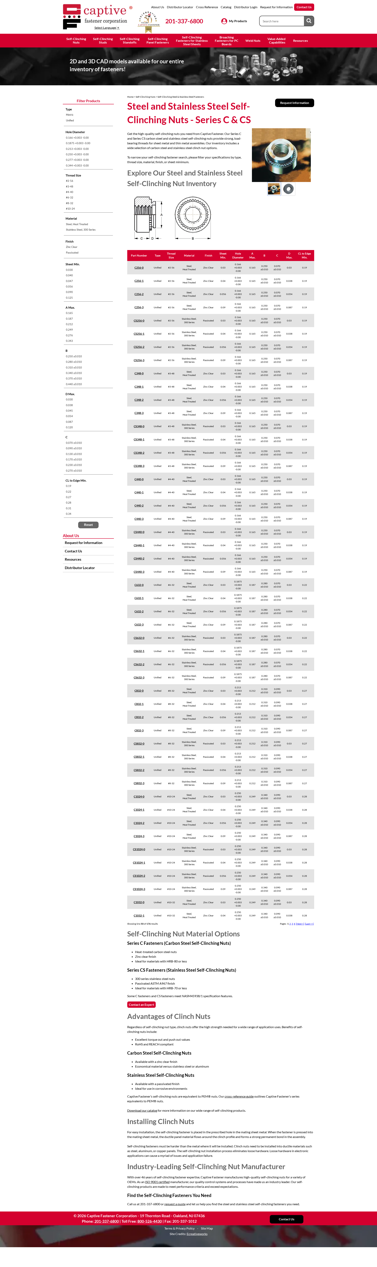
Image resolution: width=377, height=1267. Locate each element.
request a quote (175, 1204)
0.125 (69, 297)
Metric (69, 114)
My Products (238, 21)
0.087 (69, 421)
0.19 (68, 486)
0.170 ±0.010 (74, 459)
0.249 (69, 329)
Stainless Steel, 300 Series (81, 229)
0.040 (69, 275)
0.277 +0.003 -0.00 (77, 159)
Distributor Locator (180, 7)
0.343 (69, 340)
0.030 (69, 269)
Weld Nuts (252, 40)
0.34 (68, 513)
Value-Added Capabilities (276, 40)
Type (157, 255)
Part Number (139, 255)
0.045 (69, 410)
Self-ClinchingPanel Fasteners (157, 40)
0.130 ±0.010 (74, 454)
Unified (70, 120)
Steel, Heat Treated (77, 224)
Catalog (226, 7)
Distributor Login (245, 7)
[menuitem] (88, 114)
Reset (88, 525)
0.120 (69, 427)
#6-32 (69, 197)
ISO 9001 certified (157, 1182)
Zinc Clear (71, 246)
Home (130, 96)
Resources (300, 40)
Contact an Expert (141, 1004)
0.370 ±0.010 (74, 378)
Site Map (207, 1228)
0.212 (69, 324)
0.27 (68, 497)
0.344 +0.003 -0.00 (77, 165)
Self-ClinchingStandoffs (129, 40)
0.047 (69, 281)
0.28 (68, 502)
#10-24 (70, 208)
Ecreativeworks (197, 1234)
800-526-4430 (149, 1221)
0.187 (69, 318)
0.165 (69, 313)
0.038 (69, 405)
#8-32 (69, 203)
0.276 (69, 335)
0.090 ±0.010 (74, 448)
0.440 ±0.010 (74, 384)
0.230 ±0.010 (74, 465)
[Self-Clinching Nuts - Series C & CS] (281, 155)
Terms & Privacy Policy (179, 1228)
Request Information (294, 103)
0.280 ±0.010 (74, 361)
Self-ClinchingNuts (76, 40)
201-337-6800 (184, 21)
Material (189, 255)
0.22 (68, 491)
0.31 (68, 508)
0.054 (69, 416)
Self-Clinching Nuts (145, 96)
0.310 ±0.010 (74, 367)
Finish (208, 255)
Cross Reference (207, 7)
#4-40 (69, 192)
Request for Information (276, 7)
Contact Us (304, 7)
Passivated (72, 252)
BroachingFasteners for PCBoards (226, 40)
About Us (157, 7)
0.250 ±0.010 (74, 356)
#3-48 (69, 186)
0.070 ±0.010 (74, 442)
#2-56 (69, 180)
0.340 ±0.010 (74, 373)
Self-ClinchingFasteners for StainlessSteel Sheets (192, 40)
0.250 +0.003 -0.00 (77, 154)
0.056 (69, 286)
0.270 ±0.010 (74, 470)
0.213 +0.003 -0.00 (77, 148)
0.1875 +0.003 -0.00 (78, 143)
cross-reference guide (239, 1096)
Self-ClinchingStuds (103, 40)
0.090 (69, 292)
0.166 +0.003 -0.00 (77, 137)
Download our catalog (142, 1110)
